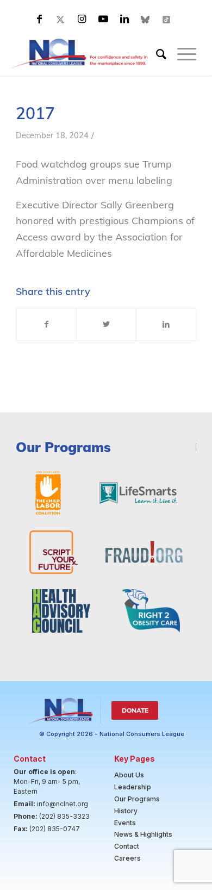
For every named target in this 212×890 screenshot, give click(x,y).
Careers (127, 858)
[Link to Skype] (146, 19)
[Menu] (181, 54)
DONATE (135, 710)
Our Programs (137, 799)
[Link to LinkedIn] (124, 19)
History (126, 811)
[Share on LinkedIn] (166, 324)
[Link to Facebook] (40, 19)
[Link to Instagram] (82, 19)
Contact (126, 846)
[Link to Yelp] (167, 19)
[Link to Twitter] (61, 19)
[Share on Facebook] (46, 324)
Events (125, 823)
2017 (37, 113)
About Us (129, 775)
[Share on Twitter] (106, 324)
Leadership (132, 787)
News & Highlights (143, 834)
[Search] (155, 54)
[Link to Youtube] (103, 19)
